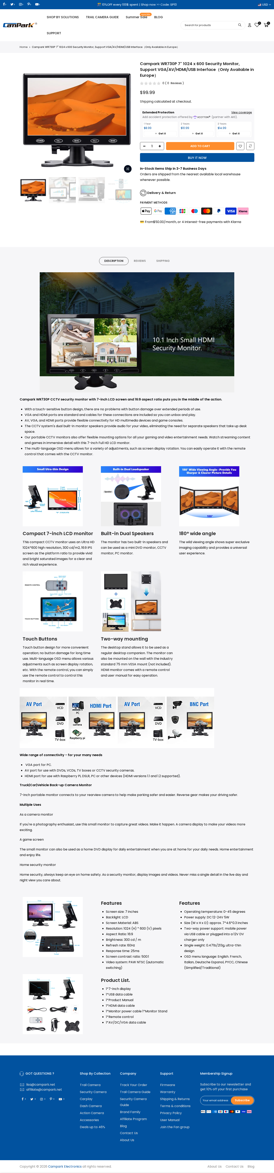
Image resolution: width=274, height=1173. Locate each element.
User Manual (170, 1120)
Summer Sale (138, 16)
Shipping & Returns (175, 1099)
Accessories (89, 1120)
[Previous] (26, 118)
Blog (123, 1126)
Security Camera (93, 1092)
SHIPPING (163, 261)
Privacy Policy (171, 1113)
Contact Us (129, 1133)
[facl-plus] (161, 146)
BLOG (158, 17)
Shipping (146, 101)
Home (24, 47)
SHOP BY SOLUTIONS (63, 17)
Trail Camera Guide (135, 1092)
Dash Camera (91, 1106)
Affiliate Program (133, 1119)
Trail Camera (90, 1085)
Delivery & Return (161, 193)
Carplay (86, 1099)
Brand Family (130, 1112)
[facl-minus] (143, 146)
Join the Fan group (175, 1127)
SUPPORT (54, 33)
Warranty (167, 1092)
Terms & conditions (175, 1106)
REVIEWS (140, 261)
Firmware (167, 1085)
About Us (127, 1140)
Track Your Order (133, 1085)
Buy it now (197, 157)
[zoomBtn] (128, 169)
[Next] (127, 118)
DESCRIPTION (113, 261)
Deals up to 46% (92, 1127)
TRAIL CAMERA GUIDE (102, 17)
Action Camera (92, 1113)
